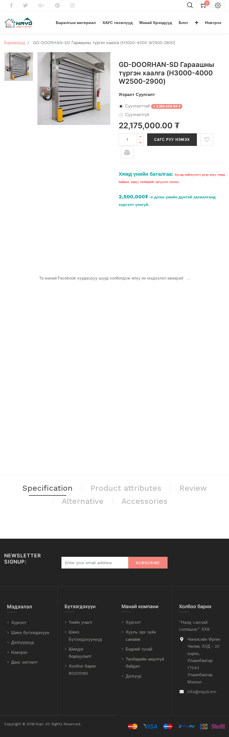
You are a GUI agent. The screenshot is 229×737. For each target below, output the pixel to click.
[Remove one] (140, 143)
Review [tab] (193, 488)
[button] (197, 22)
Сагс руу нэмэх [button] (172, 140)
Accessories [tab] (144, 501)
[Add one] (140, 136)
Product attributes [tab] (125, 488)
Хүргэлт (19, 622)
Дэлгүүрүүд (22, 642)
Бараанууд (14, 42)
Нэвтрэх (19, 652)
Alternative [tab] (83, 501)
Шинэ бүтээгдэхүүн (30, 632)
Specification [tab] (47, 488)
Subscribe (148, 562)
